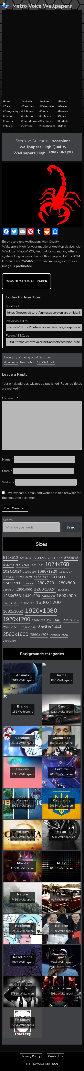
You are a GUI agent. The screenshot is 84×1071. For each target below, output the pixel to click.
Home (6, 101)
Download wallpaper (26, 281)
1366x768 (12, 595)
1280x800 (65, 583)
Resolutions (48, 126)
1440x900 (31, 595)
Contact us (55, 1056)
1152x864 (8, 577)
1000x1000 (37, 565)
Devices (28, 126)
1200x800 (58, 577)
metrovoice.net (38, 1064)
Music (8, 126)
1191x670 (24, 577)
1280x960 (24, 589)
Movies (63, 111)
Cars (7, 106)
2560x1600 (15, 634)
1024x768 (57, 564)
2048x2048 (28, 627)
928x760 (22, 565)
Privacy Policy (30, 1056)
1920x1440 (54, 620)
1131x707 (65, 572)
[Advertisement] (42, 55)
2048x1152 (71, 620)
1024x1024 (12, 571)
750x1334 (55, 558)
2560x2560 (9, 640)
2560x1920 (59, 635)
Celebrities (48, 106)
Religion (46, 116)
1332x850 (63, 589)
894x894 (8, 565)
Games (63, 106)
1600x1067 (27, 603)
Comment (10, 398)
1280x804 (8, 589)
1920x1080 (41, 611)
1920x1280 (38, 620)
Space (63, 116)
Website (8, 482)
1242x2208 (12, 583)
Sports (9, 121)
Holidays (28, 111)
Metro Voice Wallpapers (42, 6)
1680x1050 (13, 611)
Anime (45, 101)
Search (8, 520)
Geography (11, 111)
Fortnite (64, 121)
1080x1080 (29, 571)
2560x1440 (50, 627)
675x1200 (25, 558)
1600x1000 (11, 603)
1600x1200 (48, 602)
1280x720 (44, 583)
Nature (9, 116)
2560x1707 (39, 634)
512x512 (10, 557)
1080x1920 (47, 571)
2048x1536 (11, 627)
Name (7, 459)
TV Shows (47, 121)
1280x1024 (46, 362)
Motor (44, 111)
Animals (28, 101)
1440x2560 (48, 596)
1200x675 (41, 577)
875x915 (71, 557)
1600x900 (66, 595)
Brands (63, 101)
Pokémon (28, 116)
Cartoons (28, 106)
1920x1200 (16, 619)
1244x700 (28, 583)
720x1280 (39, 558)
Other (62, 126)
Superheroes (31, 121)
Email (7, 471)
